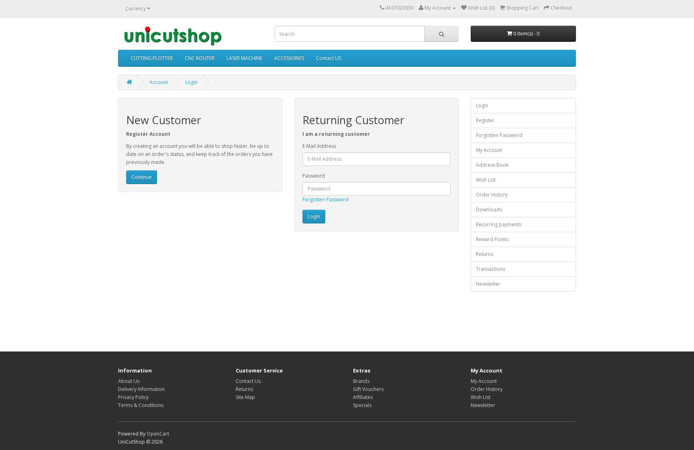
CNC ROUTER (199, 58)
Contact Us (248, 381)
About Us (128, 381)
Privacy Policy (133, 397)
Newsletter (488, 283)
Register (485, 120)
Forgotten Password (325, 199)
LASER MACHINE (244, 58)
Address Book (492, 165)
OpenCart (158, 433)
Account (158, 82)
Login (191, 82)
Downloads (489, 209)
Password (313, 175)
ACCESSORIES (289, 58)
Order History (492, 194)
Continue (141, 177)
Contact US (328, 58)
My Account (489, 150)
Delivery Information (141, 389)
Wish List (486, 179)
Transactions (490, 269)
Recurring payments (498, 224)
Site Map (245, 397)
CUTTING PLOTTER (152, 58)
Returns (484, 254)
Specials (362, 405)
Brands (361, 381)
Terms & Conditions (140, 405)
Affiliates (363, 397)
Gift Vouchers (368, 389)
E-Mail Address (319, 146)
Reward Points (492, 239)
